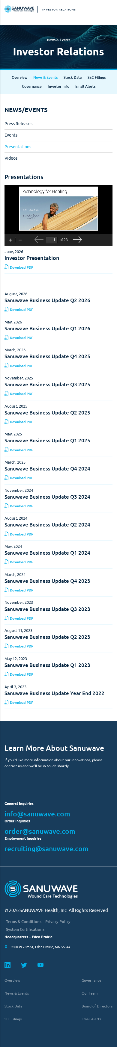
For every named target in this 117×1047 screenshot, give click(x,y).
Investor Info (58, 86)
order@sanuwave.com (39, 831)
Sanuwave (19, 8)
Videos (10, 158)
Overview (19, 77)
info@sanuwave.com (37, 814)
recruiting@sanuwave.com (46, 848)
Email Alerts (85, 86)
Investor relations (59, 9)
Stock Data (73, 77)
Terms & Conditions (23, 921)
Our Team (90, 993)
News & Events (45, 77)
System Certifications (25, 929)
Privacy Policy (57, 921)
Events (10, 135)
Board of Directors (97, 1006)
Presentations (17, 146)
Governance (32, 86)
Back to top (110, 1040)
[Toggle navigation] (108, 8)
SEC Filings (97, 77)
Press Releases (18, 123)
